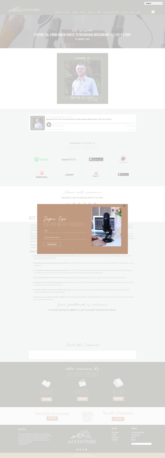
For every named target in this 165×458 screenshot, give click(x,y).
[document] (82, 229)
